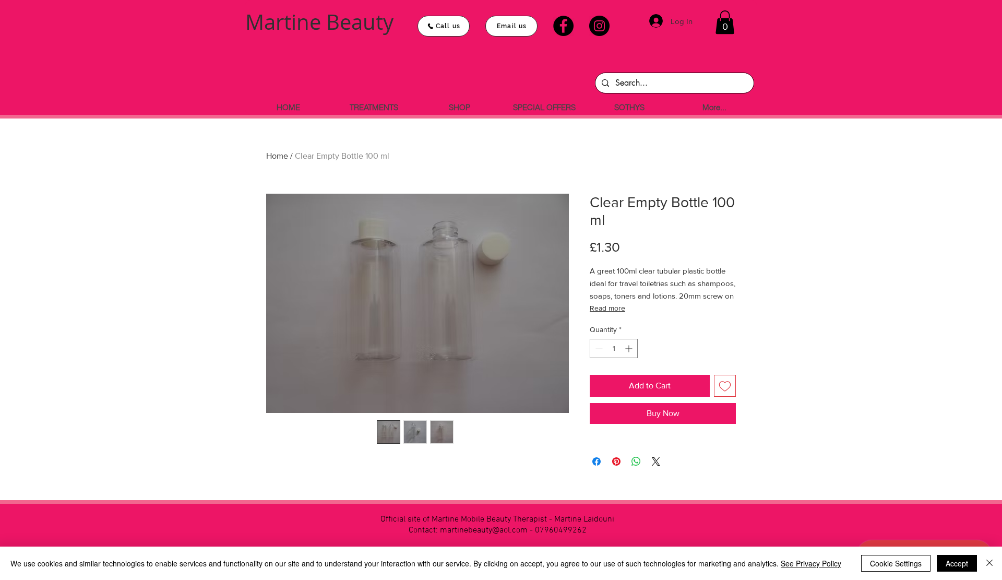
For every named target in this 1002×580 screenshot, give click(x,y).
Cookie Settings (896, 563)
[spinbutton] (613, 348)
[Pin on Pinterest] (616, 461)
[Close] (989, 563)
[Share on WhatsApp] (636, 461)
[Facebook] (563, 26)
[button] (725, 22)
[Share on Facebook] (596, 461)
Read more (607, 308)
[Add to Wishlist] (725, 386)
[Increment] (629, 348)
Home (277, 155)
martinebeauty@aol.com (484, 530)
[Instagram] (599, 26)
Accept (957, 563)
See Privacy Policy (811, 563)
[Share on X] (656, 461)
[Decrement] (597, 348)
